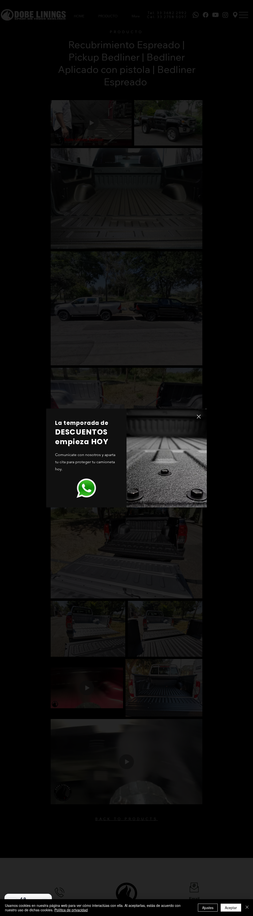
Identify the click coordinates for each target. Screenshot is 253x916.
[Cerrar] (247, 907)
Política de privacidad (71, 909)
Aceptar (231, 907)
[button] (199, 417)
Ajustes (207, 907)
